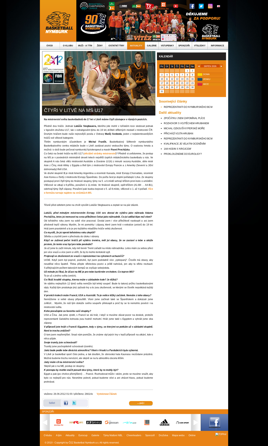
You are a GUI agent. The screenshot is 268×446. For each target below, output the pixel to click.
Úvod (49, 45)
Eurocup (83, 435)
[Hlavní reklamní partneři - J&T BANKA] (94, 423)
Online (192, 435)
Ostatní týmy (116, 45)
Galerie (152, 45)
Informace (217, 45)
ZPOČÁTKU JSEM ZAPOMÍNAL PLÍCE (184, 118)
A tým (59, 435)
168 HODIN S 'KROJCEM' (177, 148)
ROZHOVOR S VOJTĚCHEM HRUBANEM (186, 123)
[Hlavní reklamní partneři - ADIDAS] (164, 425)
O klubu (68, 45)
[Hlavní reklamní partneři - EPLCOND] (129, 427)
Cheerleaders (134, 435)
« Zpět (141, 403)
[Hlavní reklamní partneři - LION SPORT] (182, 424)
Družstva (163, 435)
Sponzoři (184, 45)
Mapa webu (178, 435)
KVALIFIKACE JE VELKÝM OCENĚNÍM (185, 143)
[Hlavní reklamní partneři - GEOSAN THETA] (111, 423)
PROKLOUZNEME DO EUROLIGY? (183, 154)
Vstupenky (167, 45)
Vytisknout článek (107, 394)
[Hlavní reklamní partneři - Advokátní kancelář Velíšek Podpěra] (147, 424)
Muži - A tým (85, 45)
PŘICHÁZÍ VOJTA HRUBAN (178, 133)
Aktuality (136, 45)
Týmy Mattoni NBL (113, 435)
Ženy (100, 45)
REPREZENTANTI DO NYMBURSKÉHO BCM (188, 107)
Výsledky (199, 45)
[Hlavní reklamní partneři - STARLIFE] (76, 423)
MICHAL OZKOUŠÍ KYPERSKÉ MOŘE (184, 128)
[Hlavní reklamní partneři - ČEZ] (58, 427)
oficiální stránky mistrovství (100, 153)
